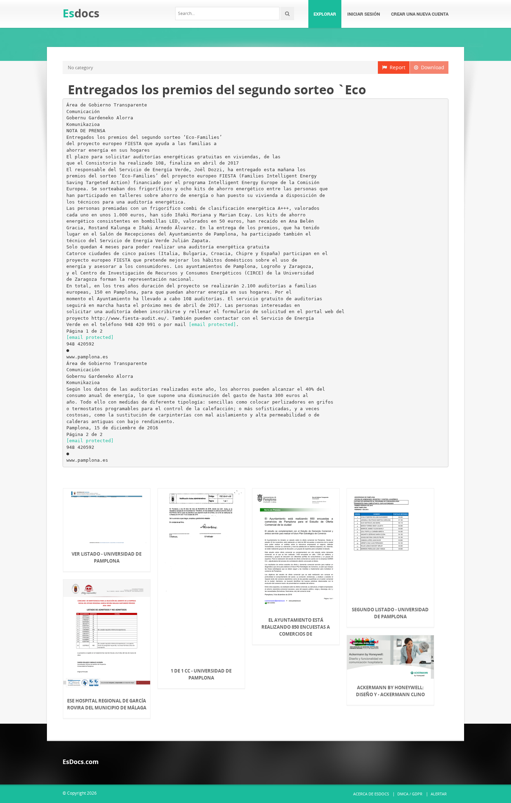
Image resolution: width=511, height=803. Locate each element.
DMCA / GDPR (409, 793)
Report (396, 67)
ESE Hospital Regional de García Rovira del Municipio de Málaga (106, 704)
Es (81, 13)
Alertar (439, 793)
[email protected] (212, 324)
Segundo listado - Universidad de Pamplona (390, 613)
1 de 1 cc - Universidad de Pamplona (201, 674)
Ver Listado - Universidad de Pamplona (106, 557)
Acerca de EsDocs (371, 793)
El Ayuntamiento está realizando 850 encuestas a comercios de (295, 627)
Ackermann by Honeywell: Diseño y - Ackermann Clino (390, 691)
